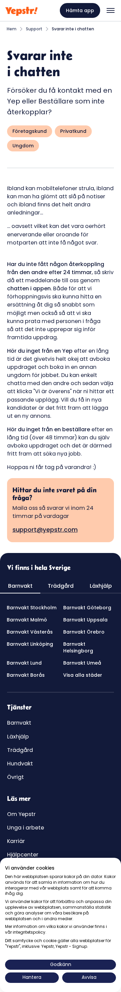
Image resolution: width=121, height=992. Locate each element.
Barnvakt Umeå (82, 663)
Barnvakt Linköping (30, 644)
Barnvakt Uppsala (85, 619)
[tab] (20, 586)
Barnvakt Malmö (27, 619)
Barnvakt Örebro (84, 632)
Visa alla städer (82, 675)
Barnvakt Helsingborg (78, 647)
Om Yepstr (21, 814)
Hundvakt (20, 763)
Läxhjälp (18, 736)
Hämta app (80, 10)
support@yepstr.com (45, 529)
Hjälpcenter (22, 854)
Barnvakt (19, 723)
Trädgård (20, 750)
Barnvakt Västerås (30, 632)
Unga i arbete (25, 827)
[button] (110, 10)
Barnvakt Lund (24, 663)
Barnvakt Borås (26, 675)
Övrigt (15, 777)
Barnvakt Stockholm (31, 607)
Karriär (16, 841)
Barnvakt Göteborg (87, 607)
